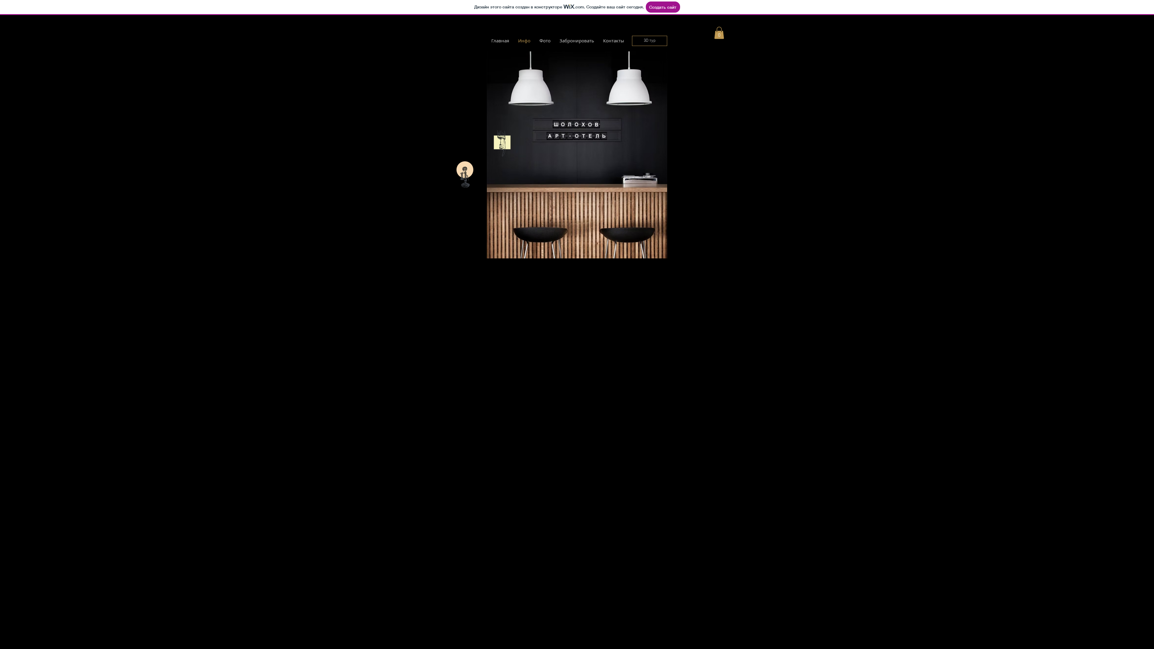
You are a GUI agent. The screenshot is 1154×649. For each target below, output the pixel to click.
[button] (719, 33)
